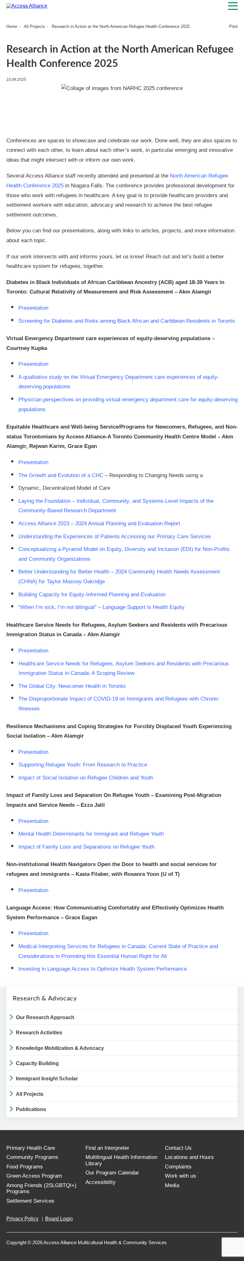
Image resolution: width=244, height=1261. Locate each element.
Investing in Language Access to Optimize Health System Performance (102, 969)
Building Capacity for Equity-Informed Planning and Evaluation (92, 595)
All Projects (34, 26)
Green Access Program (34, 1176)
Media (172, 1185)
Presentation (34, 308)
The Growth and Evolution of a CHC (60, 475)
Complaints (178, 1167)
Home (11, 26)
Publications (31, 1109)
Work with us (180, 1176)
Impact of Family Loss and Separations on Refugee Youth (86, 847)
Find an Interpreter (107, 1148)
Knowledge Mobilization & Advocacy (60, 1048)
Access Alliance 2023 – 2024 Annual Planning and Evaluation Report (99, 524)
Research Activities (39, 1032)
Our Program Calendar (112, 1173)
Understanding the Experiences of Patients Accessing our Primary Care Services (114, 537)
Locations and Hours (189, 1157)
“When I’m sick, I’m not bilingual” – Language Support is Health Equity (101, 607)
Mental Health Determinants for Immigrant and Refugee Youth (91, 834)
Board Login (59, 1218)
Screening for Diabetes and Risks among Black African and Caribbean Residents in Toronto (126, 321)
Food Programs (24, 1167)
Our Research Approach (45, 1017)
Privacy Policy (22, 1218)
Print (233, 26)
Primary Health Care (30, 1148)
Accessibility (100, 1182)
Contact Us (178, 1148)
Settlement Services (30, 1201)
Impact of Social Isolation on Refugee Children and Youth (85, 778)
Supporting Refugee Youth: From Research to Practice (82, 765)
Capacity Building (37, 1063)
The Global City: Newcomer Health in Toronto (71, 686)
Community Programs (32, 1157)
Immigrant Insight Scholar (47, 1078)
